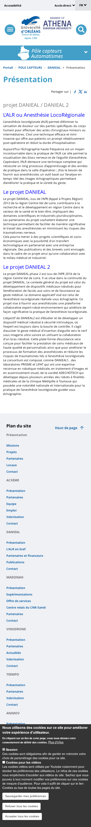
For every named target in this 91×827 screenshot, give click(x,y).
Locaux (11, 465)
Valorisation (15, 517)
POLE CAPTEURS (30, 68)
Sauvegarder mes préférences (25, 796)
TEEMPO (12, 674)
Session (12, 749)
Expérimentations (19, 594)
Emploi (11, 510)
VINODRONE (16, 629)
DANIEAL (54, 68)
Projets (11, 452)
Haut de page (66, 428)
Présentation (16, 435)
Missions (12, 445)
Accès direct (63, 5)
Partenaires (14, 458)
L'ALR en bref (15, 549)
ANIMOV (13, 713)
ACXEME (12, 480)
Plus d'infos (55, 742)
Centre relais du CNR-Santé (26, 607)
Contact (12, 472)
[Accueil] (30, 24)
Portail (8, 68)
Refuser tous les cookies (21, 806)
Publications (15, 562)
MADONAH (14, 577)
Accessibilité (12, 5)
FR (81, 5)
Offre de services (18, 601)
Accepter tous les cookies (22, 816)
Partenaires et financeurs (24, 556)
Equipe (11, 504)
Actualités (13, 653)
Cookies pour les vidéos (23, 762)
